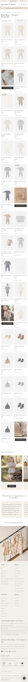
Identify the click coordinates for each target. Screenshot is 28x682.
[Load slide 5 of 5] (26, 491)
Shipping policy (12, 677)
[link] (11, 446)
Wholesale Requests (19, 578)
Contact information (19, 677)
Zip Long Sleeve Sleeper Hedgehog (6, 135)
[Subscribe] (25, 628)
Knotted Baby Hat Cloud (6, 393)
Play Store (13, 651)
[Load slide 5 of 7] (24, 519)
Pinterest (17, 605)
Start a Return (4, 605)
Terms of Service (16, 634)
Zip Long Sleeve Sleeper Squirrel (19, 135)
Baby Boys (3, 576)
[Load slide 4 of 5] (25, 491)
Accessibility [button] (3, 675)
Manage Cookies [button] (10, 675)
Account (3, 600)
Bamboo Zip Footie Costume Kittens (7, 40)
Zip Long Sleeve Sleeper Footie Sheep (7, 111)
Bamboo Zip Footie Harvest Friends (19, 40)
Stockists (17, 576)
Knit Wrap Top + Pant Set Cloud (6, 182)
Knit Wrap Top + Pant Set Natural (19, 158)
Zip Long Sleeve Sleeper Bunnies (6, 158)
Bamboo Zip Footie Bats (19, 63)
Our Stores (17, 573)
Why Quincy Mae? (19, 588)
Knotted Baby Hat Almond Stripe (6, 370)
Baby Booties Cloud (18, 393)
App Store (5, 651)
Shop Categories (5, 583)
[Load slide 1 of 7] (21, 519)
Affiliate (3, 608)
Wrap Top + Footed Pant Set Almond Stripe (7, 229)
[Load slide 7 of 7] (26, 519)
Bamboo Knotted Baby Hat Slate (6, 416)
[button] (26, 4)
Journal (16, 568)
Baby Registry (4, 581)
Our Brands (17, 570)
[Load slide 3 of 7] (23, 519)
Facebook (17, 603)
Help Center (4, 598)
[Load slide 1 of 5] (23, 491)
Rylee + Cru (7, 679)
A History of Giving (19, 581)
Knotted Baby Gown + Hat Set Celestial (20, 300)
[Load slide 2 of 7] (22, 519)
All (2, 568)
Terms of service (4, 677)
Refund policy (17, 675)
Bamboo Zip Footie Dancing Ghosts (7, 64)
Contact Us (4, 616)
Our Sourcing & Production (18, 584)
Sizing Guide (4, 613)
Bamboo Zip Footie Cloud (19, 251)
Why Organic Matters (20, 590)
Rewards (3, 610)
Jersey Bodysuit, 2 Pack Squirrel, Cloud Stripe (19, 229)
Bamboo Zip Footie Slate (6, 275)
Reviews (16, 598)
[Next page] (17, 446)
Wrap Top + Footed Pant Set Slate (7, 205)
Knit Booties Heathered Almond (19, 347)
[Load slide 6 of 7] (25, 519)
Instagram (17, 600)
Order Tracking (4, 603)
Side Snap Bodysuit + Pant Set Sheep (20, 276)
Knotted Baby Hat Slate (6, 438)
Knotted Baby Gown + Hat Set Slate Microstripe (7, 300)
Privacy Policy (9, 634)
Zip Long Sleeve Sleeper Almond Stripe (19, 111)
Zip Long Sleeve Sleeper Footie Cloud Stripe (20, 87)
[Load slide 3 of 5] (24, 491)
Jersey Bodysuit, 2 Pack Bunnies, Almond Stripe (6, 252)
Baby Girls (3, 573)
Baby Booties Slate (18, 369)
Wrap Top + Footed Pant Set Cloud (20, 182)
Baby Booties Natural (5, 346)
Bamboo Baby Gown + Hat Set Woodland (20, 323)
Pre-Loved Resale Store (7, 578)
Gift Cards (3, 570)
